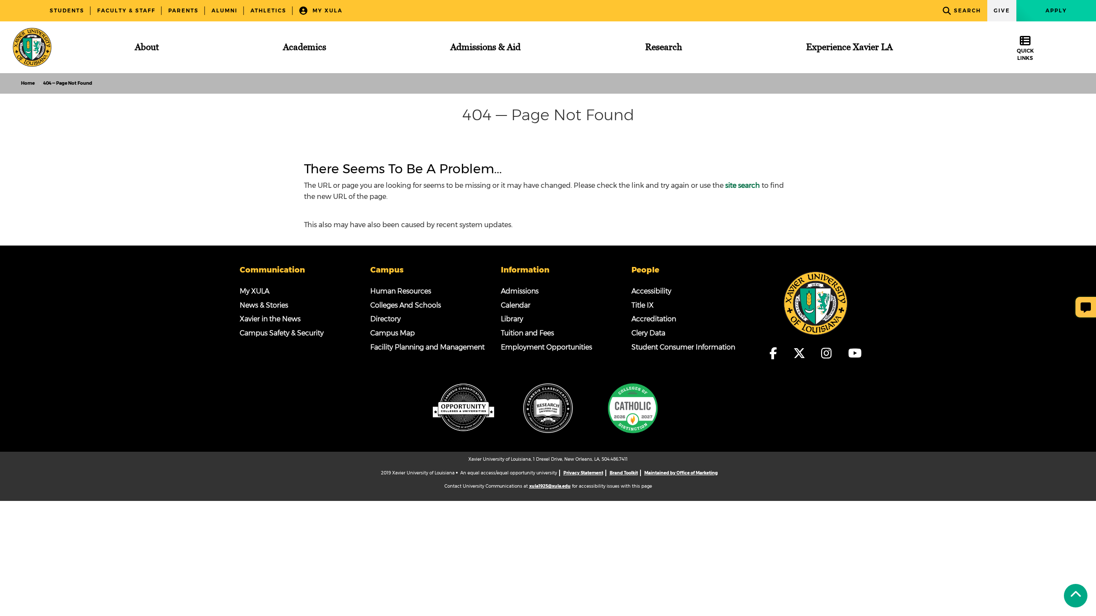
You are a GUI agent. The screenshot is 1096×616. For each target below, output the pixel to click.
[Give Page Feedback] (1085, 307)
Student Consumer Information (683, 347)
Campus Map (392, 333)
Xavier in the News (270, 319)
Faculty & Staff (126, 10)
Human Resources (400, 291)
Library (512, 319)
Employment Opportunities (546, 347)
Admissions (520, 291)
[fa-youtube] (855, 353)
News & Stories (264, 305)
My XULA (326, 10)
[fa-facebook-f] (777, 353)
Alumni (224, 10)
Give (1002, 10)
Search (967, 10)
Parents (183, 10)
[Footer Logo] (815, 302)
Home (28, 83)
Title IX (642, 305)
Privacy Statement (583, 473)
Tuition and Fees (527, 333)
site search (742, 185)
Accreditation (653, 319)
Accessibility (651, 291)
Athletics (268, 10)
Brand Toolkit (624, 473)
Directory (385, 319)
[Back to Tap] (1075, 595)
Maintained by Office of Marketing (681, 473)
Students (67, 10)
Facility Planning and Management (427, 347)
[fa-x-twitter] (803, 353)
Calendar (515, 305)
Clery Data (648, 333)
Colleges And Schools (405, 305)
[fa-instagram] (830, 353)
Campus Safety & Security (282, 333)
